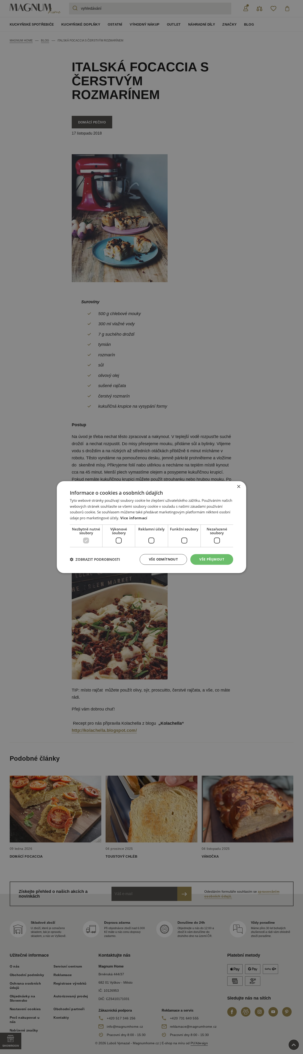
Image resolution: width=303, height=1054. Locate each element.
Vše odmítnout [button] (163, 559)
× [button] (238, 486)
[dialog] (151, 527)
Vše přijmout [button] (211, 559)
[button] (95, 559)
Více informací (133, 518)
